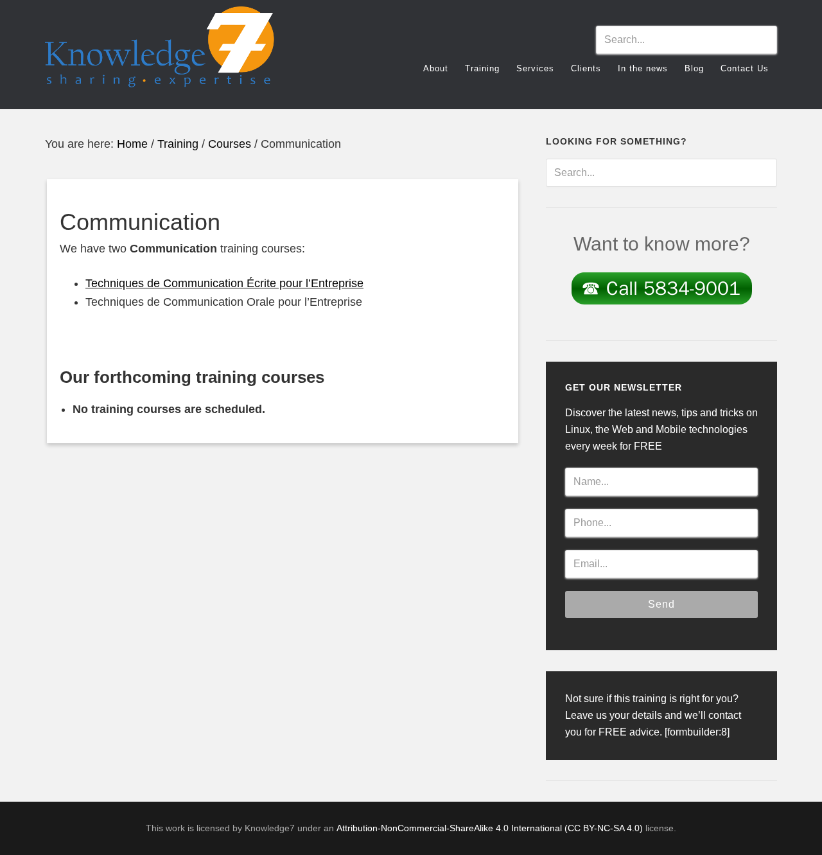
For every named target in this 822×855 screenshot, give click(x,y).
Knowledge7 (160, 52)
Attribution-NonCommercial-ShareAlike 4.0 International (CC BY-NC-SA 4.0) (490, 828)
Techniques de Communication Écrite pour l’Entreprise (224, 283)
